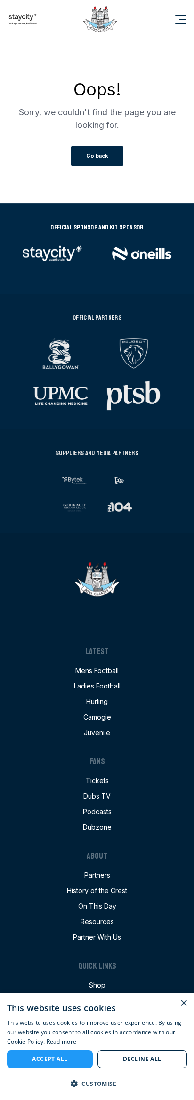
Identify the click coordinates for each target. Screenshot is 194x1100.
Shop (97, 985)
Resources (97, 922)
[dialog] (97, 1046)
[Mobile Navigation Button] (175, 19)
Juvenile (97, 732)
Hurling (97, 701)
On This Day (97, 906)
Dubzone (97, 827)
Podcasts (97, 811)
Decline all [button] (142, 1059)
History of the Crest (97, 890)
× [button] (183, 1003)
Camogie (97, 717)
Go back (97, 155)
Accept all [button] (49, 1059)
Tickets (97, 780)
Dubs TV (97, 796)
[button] (97, 1083)
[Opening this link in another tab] (22, 19)
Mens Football (97, 670)
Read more (62, 1041)
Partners (97, 875)
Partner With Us (97, 937)
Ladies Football (97, 686)
